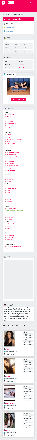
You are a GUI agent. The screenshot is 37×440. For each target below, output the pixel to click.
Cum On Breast (10, 237)
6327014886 (9, 24)
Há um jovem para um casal (14, 139)
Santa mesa (10, 28)
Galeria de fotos (10, 74)
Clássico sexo (10, 114)
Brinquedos (10, 125)
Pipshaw (9, 145)
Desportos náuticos (12, 248)
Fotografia (9, 137)
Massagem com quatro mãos (14, 163)
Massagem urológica (12, 157)
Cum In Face (10, 239)
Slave (8, 192)
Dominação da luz (11, 188)
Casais (8, 141)
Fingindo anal (10, 226)
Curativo (9, 199)
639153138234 (11, 408)
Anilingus (9, 219)
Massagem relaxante (12, 168)
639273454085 (11, 354)
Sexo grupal (10, 121)
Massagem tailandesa (12, 159)
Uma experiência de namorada (15, 210)
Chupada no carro (11, 215)
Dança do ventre (11, 179)
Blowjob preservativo (12, 208)
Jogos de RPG (10, 197)
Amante (9, 186)
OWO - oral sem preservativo (14, 119)
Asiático (21, 65)
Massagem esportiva (12, 165)
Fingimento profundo (12, 212)
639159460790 (11, 381)
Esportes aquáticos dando (14, 246)
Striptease (9, 177)
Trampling (9, 201)
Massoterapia (10, 161)
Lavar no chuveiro (11, 143)
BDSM (8, 190)
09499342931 (10, 435)
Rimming (9, 148)
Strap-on (9, 194)
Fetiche (9, 127)
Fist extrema (10, 228)
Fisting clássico (11, 224)
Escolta (9, 134)
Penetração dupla (11, 123)
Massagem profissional (13, 152)
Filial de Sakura (11, 170)
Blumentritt (9, 32)
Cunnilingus (10, 217)
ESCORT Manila (7, 14)
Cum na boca (10, 235)
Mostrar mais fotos (18, 99)
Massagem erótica (12, 154)
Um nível (9, 116)
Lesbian (9, 181)
